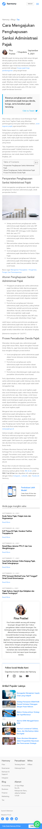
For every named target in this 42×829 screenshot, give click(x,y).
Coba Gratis (33, 826)
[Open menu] (37, 4)
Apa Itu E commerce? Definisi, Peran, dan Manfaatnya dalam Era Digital (28, 731)
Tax (18, 19)
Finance (4, 793)
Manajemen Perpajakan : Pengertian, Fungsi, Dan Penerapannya (19, 271)
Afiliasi (29, 764)
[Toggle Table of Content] (34, 162)
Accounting (6, 785)
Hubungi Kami (20, 768)
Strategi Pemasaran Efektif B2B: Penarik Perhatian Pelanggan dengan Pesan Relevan (28, 704)
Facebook (35, 476)
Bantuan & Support (5, 773)
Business (5, 789)
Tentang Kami (20, 764)
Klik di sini (28, 471)
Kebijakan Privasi (6, 815)
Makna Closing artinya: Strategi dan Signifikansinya (28, 713)
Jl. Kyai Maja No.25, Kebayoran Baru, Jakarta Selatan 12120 (21, 790)
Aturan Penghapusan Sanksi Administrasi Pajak (19, 170)
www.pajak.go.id (8, 429)
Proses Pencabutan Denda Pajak (14, 173)
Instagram (16, 476)
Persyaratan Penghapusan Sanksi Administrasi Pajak (18, 166)
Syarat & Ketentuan (7, 811)
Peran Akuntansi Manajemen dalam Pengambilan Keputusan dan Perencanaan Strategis (28, 740)
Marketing (5, 796)
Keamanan (6, 768)
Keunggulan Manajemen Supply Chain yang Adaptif (28, 694)
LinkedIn (24, 476)
